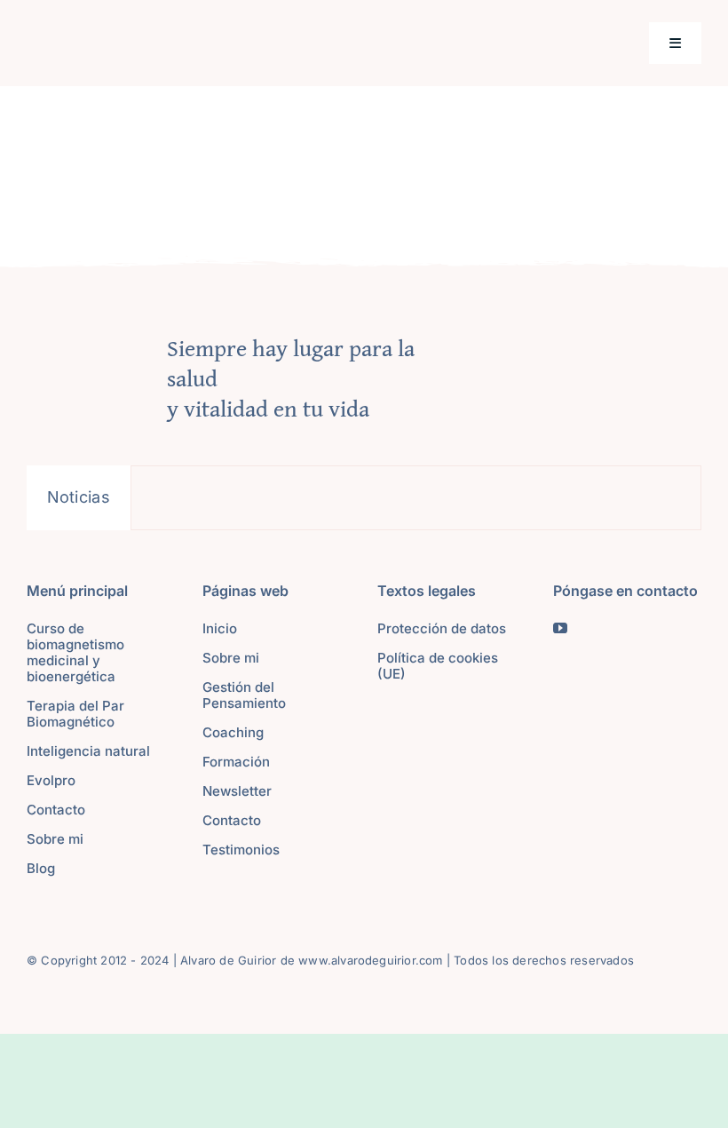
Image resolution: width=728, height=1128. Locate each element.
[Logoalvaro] (157, 37)
